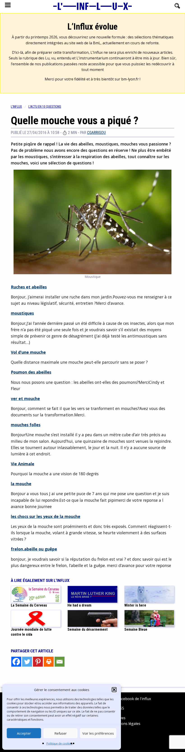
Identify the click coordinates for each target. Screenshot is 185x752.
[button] (114, 689)
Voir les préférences (98, 733)
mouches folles (25, 424)
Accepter (24, 733)
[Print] (49, 662)
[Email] (60, 662)
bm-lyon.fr (130, 79)
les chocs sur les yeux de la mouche (45, 516)
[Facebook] (16, 662)
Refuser (60, 733)
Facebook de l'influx (134, 698)
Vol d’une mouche (28, 352)
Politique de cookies (59, 743)
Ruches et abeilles (29, 287)
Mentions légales (125, 723)
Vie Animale (22, 463)
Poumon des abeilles (31, 372)
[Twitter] (27, 662)
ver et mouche (25, 398)
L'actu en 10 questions (44, 107)
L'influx (16, 107)
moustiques (22, 313)
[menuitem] (19, 106)
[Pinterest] (38, 662)
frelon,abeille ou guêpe (34, 549)
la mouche (21, 483)
